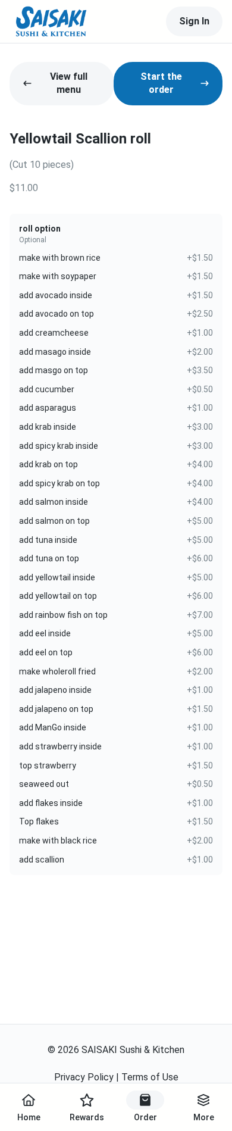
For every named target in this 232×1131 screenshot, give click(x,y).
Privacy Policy (84, 1077)
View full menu (68, 83)
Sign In (194, 21)
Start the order (161, 83)
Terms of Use (149, 1077)
